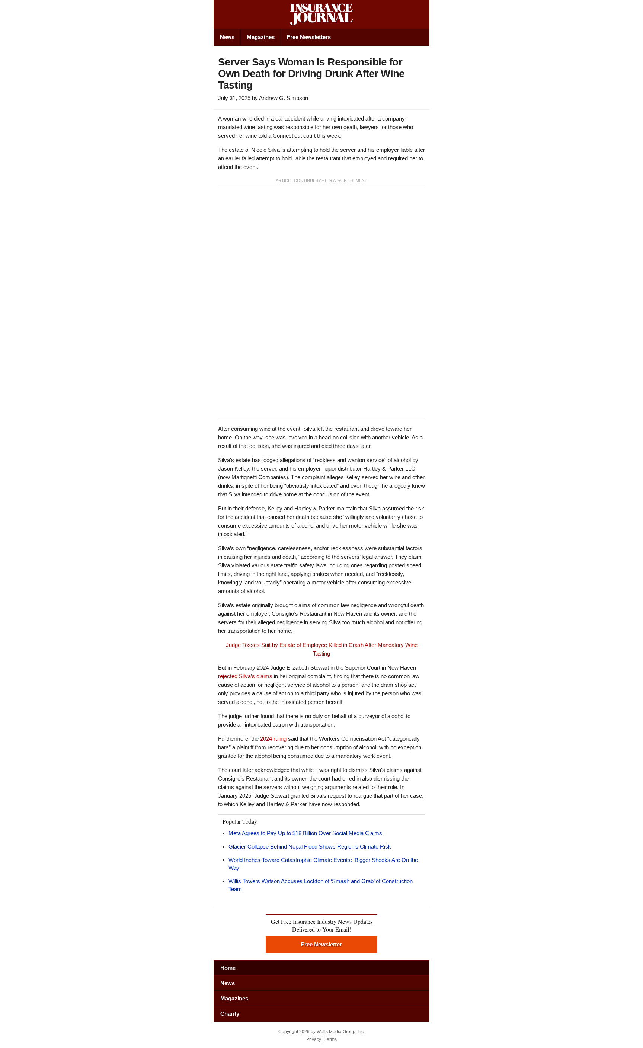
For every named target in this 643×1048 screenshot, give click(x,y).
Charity (229, 1013)
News (227, 37)
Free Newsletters (309, 37)
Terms (330, 1039)
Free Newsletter (321, 944)
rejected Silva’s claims (245, 676)
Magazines (261, 37)
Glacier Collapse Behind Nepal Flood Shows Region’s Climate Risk (309, 846)
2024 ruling (273, 738)
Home (228, 968)
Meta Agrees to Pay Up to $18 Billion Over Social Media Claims (305, 833)
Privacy (313, 1039)
